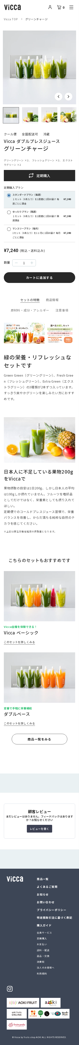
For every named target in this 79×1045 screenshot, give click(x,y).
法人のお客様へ (45, 967)
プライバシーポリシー (51, 910)
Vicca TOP (11, 19)
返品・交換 (43, 956)
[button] (58, 96)
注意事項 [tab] (61, 310)
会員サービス (44, 932)
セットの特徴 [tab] (30, 299)
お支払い (42, 944)
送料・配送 (43, 950)
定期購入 (42, 938)
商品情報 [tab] (52, 299)
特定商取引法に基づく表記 (54, 917)
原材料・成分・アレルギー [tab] (30, 310)
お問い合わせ (45, 902)
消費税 (40, 961)
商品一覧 (43, 879)
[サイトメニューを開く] (71, 7)
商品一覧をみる (39, 739)
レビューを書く (39, 829)
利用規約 (42, 973)
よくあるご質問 (47, 887)
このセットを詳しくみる (19, 642)
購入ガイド (44, 925)
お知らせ (43, 894)
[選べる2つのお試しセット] (39, 342)
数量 (7, 262)
